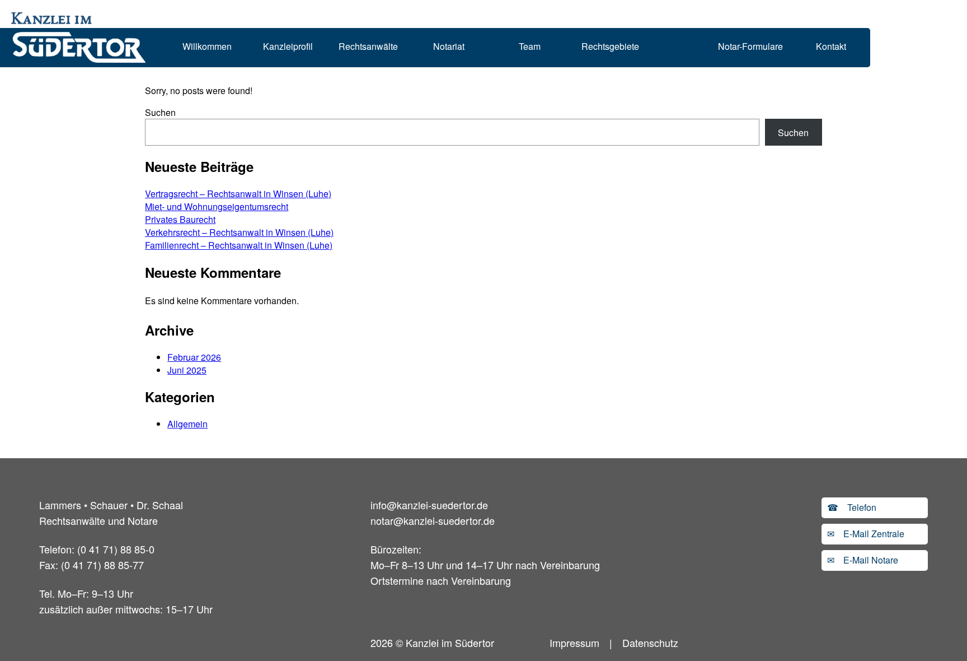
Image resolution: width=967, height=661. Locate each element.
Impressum (574, 642)
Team (530, 46)
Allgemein (187, 423)
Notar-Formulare (750, 46)
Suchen (160, 112)
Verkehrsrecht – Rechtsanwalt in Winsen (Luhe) (239, 232)
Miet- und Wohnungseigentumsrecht (216, 206)
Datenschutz (650, 642)
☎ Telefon (851, 507)
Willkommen (207, 46)
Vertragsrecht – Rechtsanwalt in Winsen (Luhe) (238, 193)
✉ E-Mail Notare (862, 559)
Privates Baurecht (180, 219)
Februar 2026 (194, 357)
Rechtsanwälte (368, 46)
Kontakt (831, 46)
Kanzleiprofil (288, 46)
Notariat (448, 46)
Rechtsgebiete (610, 46)
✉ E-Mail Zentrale (865, 533)
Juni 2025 (186, 370)
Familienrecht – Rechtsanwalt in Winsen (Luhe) (238, 245)
